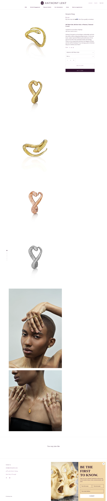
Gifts (26, 7)
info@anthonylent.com (12, 467)
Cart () (101, 3)
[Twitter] (71, 47)
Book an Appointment (77, 7)
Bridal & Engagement (35, 7)
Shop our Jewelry (47, 7)
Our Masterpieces (59, 7)
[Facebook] (69, 47)
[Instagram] (9, 477)
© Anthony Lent (9, 496)
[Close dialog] (103, 463)
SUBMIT (91, 496)
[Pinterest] (73, 47)
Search (95, 3)
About (67, 7)
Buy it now (80, 70)
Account (90, 3)
